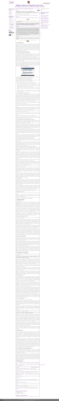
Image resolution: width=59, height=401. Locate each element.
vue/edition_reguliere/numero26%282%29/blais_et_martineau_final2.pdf (36, 364)
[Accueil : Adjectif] (11, 2)
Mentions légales (34, 399)
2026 (11, 19)
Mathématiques (29, 17)
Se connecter (27, 399)
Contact (25, 399)
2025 (11, 21)
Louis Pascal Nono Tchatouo (26, 15)
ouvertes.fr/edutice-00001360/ (26, 372)
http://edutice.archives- (19, 372)
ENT (26, 17)
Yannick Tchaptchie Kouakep (33, 15)
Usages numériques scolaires (35, 17)
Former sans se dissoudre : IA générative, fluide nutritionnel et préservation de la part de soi (45, 18)
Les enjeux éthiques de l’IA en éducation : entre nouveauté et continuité (45, 23)
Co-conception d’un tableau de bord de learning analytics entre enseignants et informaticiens (45, 25)
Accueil (20, 399)
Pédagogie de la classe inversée (21, 393)
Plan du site (10, 14)
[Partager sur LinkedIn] (38, 10)
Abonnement (23, 399)
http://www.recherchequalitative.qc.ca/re (21, 364)
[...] (17, 394)
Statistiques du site (31, 399)
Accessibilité (38, 399)
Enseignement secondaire (22, 17)
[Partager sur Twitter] (37, 10)
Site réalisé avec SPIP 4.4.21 (31, 400)
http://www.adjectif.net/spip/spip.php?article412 (28, 24)
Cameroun (17, 17)
